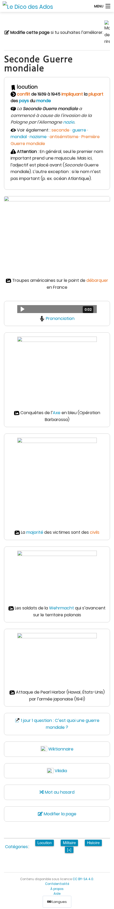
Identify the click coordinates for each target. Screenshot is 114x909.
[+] (69, 849)
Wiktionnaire (60, 749)
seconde (60, 130)
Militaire (69, 842)
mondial (19, 137)
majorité (34, 532)
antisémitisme (64, 137)
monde (43, 101)
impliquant (72, 94)
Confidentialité (57, 884)
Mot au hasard (59, 792)
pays (24, 101)
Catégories (16, 847)
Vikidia (61, 771)
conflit (23, 94)
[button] (57, 309)
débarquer (97, 280)
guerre (79, 130)
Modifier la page (59, 814)
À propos (57, 889)
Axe (56, 413)
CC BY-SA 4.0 (83, 879)
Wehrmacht (61, 608)
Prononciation (60, 318)
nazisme (38, 137)
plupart (96, 94)
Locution (44, 842)
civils (94, 532)
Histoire (93, 842)
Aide (57, 894)
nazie (68, 122)
